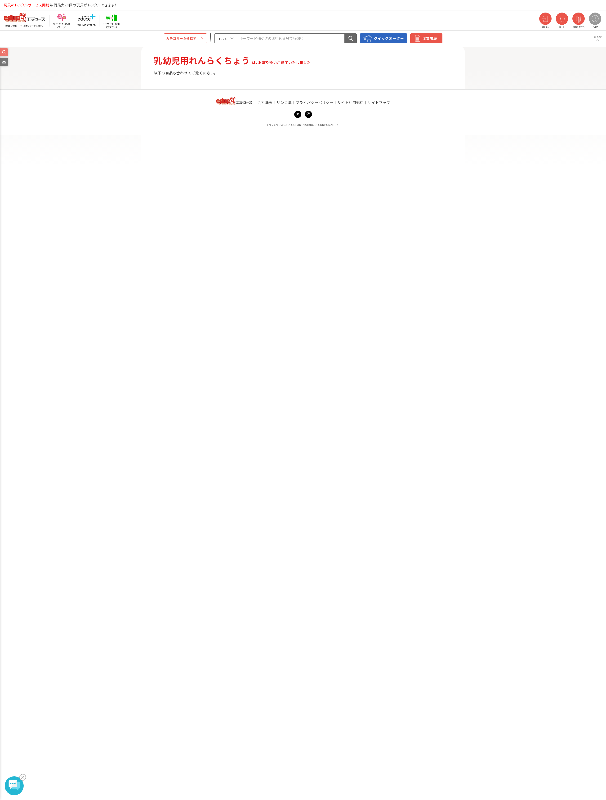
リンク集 (284, 102)
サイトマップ (379, 102)
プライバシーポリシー (314, 102)
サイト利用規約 (350, 102)
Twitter (297, 114)
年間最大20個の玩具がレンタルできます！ (60, 4)
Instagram (308, 114)
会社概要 (265, 102)
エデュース (16, 5)
